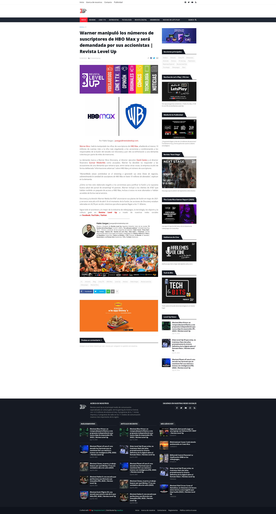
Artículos (87, 282)
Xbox (183, 67)
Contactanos (161, 510)
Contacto (108, 2)
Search (191, 20)
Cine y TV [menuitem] (102, 20)
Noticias (125, 282)
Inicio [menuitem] (83, 20)
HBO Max (109, 282)
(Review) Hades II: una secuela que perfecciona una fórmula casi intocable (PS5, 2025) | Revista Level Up (103, 480)
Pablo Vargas (134, 282)
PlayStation (191, 61)
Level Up (117, 282)
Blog (94, 282)
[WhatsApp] (108, 291)
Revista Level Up (146, 282)
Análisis (165, 58)
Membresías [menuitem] (155, 20)
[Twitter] (154, 58)
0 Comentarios (95, 58)
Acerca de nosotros (94, 2)
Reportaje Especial (168, 64)
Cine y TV (101, 282)
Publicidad (118, 2)
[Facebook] (151, 58)
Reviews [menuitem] (92, 20)
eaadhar (120, 510)
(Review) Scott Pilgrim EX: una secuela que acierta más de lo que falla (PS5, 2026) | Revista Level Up (103, 494)
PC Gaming (182, 61)
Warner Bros (94, 285)
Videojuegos (84, 285)
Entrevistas (190, 58)
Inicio (82, 2)
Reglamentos (173, 510)
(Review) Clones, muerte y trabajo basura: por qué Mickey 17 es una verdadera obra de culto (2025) (103, 466)
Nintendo (166, 61)
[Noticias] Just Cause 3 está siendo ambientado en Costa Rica (183, 443)
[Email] (157, 58)
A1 (86, 27)
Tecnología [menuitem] (127, 20)
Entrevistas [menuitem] (114, 20)
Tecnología (166, 67)
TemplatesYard (99, 510)
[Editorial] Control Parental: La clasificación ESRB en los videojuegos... (181, 457)
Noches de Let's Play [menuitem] (171, 20)
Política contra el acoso (188, 510)
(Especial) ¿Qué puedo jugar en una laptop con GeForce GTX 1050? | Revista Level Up (183, 431)
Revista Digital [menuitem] (141, 20)
